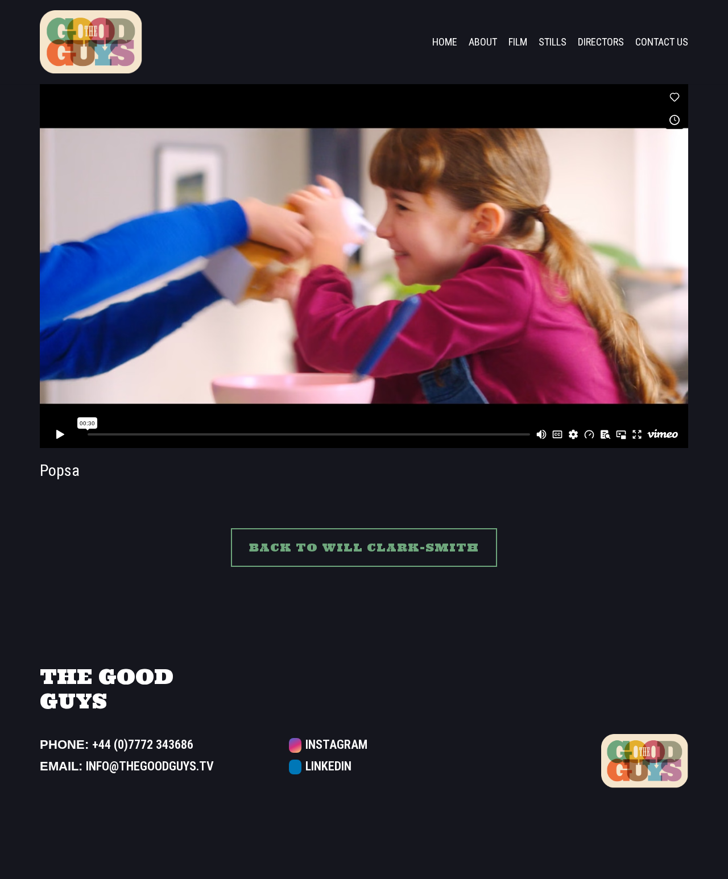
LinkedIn (327, 766)
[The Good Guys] (91, 42)
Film (517, 42)
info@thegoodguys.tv (150, 766)
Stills (552, 42)
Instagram (335, 744)
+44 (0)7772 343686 (142, 744)
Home (444, 42)
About (483, 42)
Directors (601, 42)
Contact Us (661, 42)
